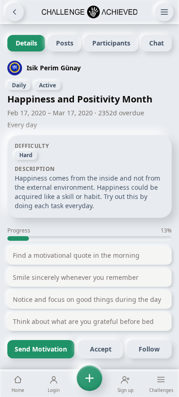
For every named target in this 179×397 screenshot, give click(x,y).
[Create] (89, 383)
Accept (101, 349)
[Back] (15, 12)
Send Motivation (41, 349)
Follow (149, 349)
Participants (111, 43)
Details (26, 43)
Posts (64, 43)
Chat (156, 43)
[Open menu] (164, 12)
